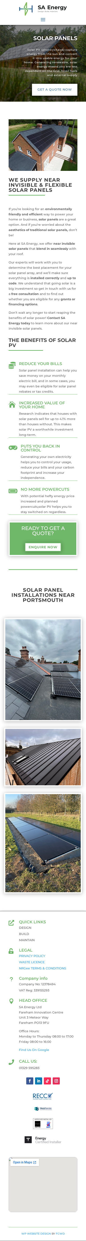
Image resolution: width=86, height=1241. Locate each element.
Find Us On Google (34, 1050)
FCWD (60, 1233)
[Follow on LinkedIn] (38, 1080)
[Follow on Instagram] (56, 1080)
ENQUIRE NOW (43, 547)
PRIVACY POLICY (32, 956)
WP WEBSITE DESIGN (36, 1233)
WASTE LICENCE (32, 962)
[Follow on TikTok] (47, 1080)
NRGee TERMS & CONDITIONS (42, 968)
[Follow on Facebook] (29, 1080)
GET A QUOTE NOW (54, 89)
